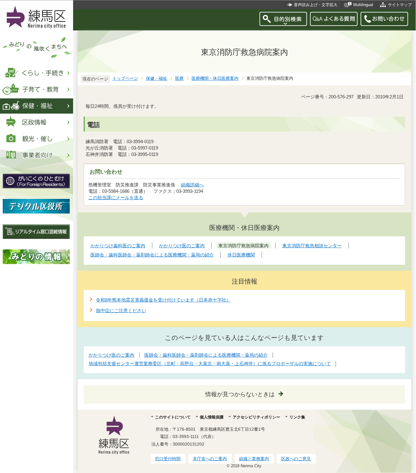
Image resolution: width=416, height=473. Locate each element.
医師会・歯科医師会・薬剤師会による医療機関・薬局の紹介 (206, 355)
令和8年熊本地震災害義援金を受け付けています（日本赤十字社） (163, 299)
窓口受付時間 (168, 458)
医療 (179, 78)
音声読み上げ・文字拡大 (315, 4)
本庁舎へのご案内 (210, 458)
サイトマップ (400, 4)
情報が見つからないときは (240, 394)
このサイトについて (173, 417)
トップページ (125, 78)
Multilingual (363, 4)
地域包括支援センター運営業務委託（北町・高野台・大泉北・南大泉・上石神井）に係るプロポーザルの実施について (210, 363)
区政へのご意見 (296, 458)
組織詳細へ (192, 184)
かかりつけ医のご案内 (111, 355)
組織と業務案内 (254, 458)
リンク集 (297, 417)
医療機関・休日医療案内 (215, 78)
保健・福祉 (156, 78)
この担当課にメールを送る (115, 197)
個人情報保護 (212, 417)
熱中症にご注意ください (121, 310)
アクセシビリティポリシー (256, 417)
